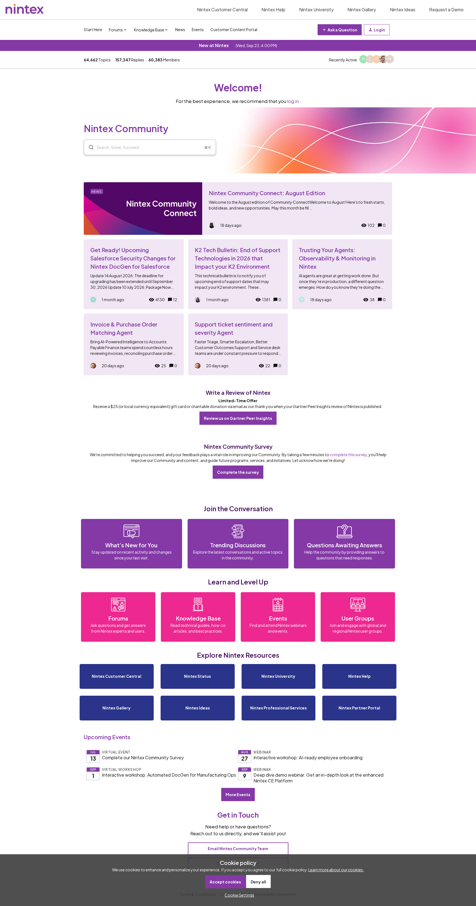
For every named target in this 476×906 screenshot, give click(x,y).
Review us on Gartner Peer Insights (238, 418)
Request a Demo (446, 9)
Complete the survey (238, 472)
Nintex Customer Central (222, 9)
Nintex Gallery (361, 9)
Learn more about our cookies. (336, 869)
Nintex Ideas (402, 9)
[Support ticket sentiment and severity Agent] (238, 344)
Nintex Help (273, 9)
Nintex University (316, 9)
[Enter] (89, 147)
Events (198, 29)
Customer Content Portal (233, 29)
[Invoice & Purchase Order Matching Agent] (134, 344)
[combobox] (150, 147)
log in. (293, 101)
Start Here (93, 29)
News (180, 29)
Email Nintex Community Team (238, 848)
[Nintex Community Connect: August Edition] (238, 208)
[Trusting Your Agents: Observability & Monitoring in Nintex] (342, 274)
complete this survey (348, 454)
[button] (238, 895)
